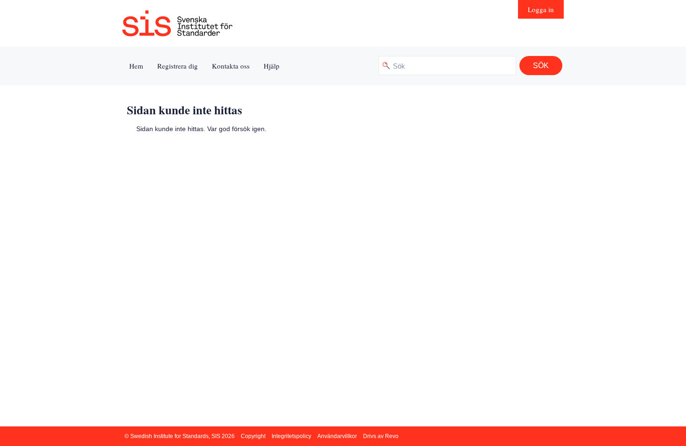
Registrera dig (177, 65)
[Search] (540, 65)
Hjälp (272, 65)
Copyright (253, 436)
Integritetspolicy (291, 436)
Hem (136, 65)
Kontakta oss (231, 65)
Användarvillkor (337, 436)
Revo (392, 436)
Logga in (541, 9)
